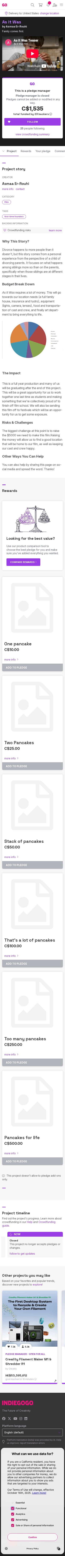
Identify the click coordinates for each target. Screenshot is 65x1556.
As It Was (11, 22)
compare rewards (22, 562)
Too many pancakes (25, 1039)
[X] (9, 1419)
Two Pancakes (19, 742)
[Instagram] (20, 1419)
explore (37, 1284)
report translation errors (32, 1443)
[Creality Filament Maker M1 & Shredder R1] (29, 1319)
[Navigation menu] (61, 5)
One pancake (18, 644)
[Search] (32, 5)
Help (29, 1221)
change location (49, 13)
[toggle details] (57, 1382)
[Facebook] (4, 1419)
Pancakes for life (22, 1137)
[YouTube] (15, 1419)
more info (8, 189)
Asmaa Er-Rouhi (16, 26)
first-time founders (14, 216)
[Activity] (48, 5)
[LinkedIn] (25, 1419)
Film (7, 202)
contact (20, 189)
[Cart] (40, 5)
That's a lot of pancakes (29, 940)
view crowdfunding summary (33, 134)
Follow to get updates (22, 1253)
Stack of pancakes (24, 841)
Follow (32, 121)
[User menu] (55, 5)
